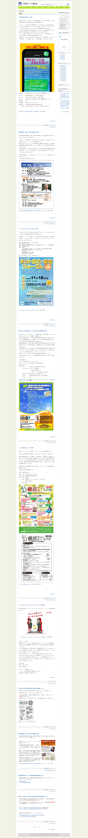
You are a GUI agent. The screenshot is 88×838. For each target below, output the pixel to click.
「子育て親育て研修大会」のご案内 (25, 17)
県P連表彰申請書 (22, 781)
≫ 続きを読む (52, 121)
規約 (57, 6)
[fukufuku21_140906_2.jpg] (36, 532)
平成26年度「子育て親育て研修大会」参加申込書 (29, 111)
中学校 (46, 223)
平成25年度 (46, 726)
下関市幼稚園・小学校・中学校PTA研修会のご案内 (28, 132)
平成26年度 (46, 125)
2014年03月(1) (63, 75)
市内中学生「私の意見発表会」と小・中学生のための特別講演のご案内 (32, 330)
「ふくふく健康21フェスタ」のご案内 (26, 447)
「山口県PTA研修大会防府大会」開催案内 (27, 816)
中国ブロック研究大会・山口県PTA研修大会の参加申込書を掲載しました (33, 796)
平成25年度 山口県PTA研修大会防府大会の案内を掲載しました (31, 688)
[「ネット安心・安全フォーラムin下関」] (36, 305)
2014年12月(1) (63, 65)
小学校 (49, 223)
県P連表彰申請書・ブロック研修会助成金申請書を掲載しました (31, 775)
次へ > (39, 826)
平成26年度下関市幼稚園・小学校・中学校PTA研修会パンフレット (32, 210)
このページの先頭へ (52, 829)
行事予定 (39, 6)
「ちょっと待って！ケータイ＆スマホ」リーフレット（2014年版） (31, 604)
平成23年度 (63, 54)
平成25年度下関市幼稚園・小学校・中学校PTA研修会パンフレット (32, 763)
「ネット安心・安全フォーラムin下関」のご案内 (28, 228)
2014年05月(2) (63, 73)
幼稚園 (52, 223)
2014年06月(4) (63, 72)
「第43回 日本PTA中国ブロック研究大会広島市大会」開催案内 (31, 815)
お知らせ (27, 6)
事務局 (67, 6)
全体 (54, 223)
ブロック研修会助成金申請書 (25, 782)
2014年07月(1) (63, 70)
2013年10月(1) (63, 80)
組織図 (62, 6)
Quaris (57, 835)
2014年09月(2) (63, 69)
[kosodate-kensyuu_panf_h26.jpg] (37, 91)
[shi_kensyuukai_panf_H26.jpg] (36, 208)
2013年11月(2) (63, 79)
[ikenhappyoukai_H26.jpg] (36, 430)
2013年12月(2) (63, 77)
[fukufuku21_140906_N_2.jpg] (36, 582)
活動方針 (45, 6)
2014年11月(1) (63, 66)
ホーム (22, 6)
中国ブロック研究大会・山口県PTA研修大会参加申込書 (30, 807)
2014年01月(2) (63, 76)
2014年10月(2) (63, 68)
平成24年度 (63, 56)
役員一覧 (51, 6)
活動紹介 (33, 6)
